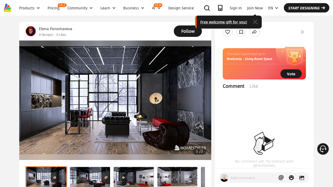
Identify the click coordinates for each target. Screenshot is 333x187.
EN (270, 8)
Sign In (236, 8)
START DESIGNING (303, 8)
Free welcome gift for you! (223, 21)
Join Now (255, 8)
